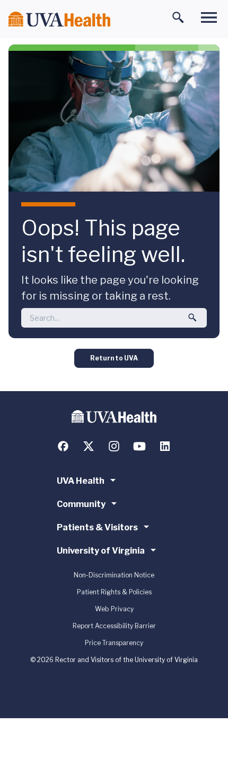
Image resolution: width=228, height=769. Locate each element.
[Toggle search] (178, 17)
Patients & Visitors (97, 527)
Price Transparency (114, 643)
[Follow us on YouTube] (139, 446)
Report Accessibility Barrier (114, 626)
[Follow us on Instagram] (114, 446)
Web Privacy (114, 609)
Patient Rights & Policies (114, 592)
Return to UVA (114, 358)
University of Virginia (101, 551)
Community (81, 504)
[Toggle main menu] (209, 17)
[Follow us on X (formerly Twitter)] (88, 446)
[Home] (59, 19)
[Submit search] (192, 317)
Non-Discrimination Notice (114, 575)
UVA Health (80, 481)
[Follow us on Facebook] (63, 446)
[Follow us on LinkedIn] (165, 446)
